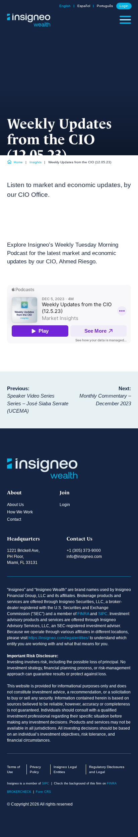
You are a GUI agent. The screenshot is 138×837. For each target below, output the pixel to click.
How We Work (20, 512)
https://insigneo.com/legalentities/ (58, 638)
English (65, 6)
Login (124, 6)
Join (65, 493)
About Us (15, 504)
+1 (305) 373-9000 (84, 550)
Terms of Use (13, 769)
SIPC (103, 613)
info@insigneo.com (84, 556)
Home (18, 162)
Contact (14, 519)
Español (83, 6)
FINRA (83, 613)
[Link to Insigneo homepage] (29, 24)
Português (105, 6)
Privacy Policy (35, 769)
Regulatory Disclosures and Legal (106, 769)
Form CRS (43, 791)
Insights (35, 162)
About (14, 493)
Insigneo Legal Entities (65, 769)
